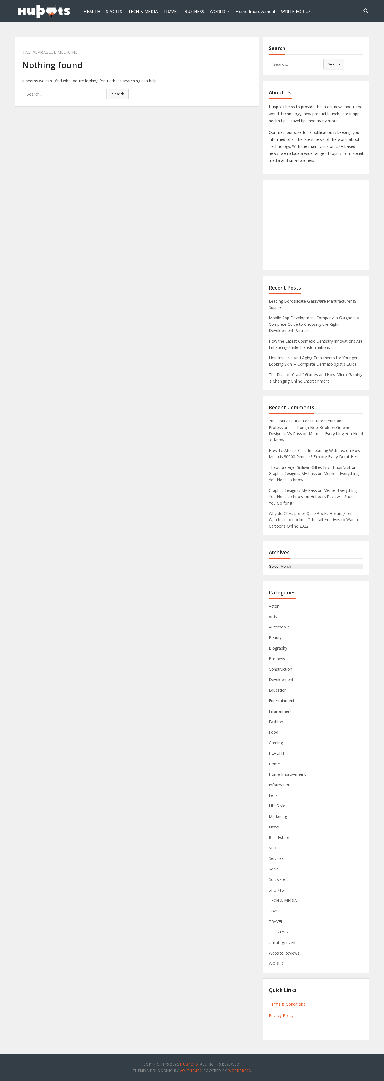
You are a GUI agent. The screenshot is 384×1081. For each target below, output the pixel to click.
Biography (278, 648)
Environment (280, 711)
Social (274, 869)
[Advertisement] (316, 225)
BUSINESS (194, 11)
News (274, 826)
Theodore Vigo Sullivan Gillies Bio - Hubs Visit (310, 467)
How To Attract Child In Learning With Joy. (307, 450)
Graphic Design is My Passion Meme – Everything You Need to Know (316, 434)
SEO (272, 848)
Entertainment (282, 700)
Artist (273, 616)
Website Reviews (284, 953)
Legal (274, 795)
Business (277, 658)
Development (281, 679)
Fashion (276, 721)
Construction (280, 669)
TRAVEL (171, 11)
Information (279, 785)
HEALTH (91, 11)
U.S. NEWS (278, 932)
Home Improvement (255, 11)
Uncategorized (282, 942)
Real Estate (279, 837)
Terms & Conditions (287, 1004)
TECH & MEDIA (143, 11)
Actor (274, 606)
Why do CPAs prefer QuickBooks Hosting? (307, 513)
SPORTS (114, 11)
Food (273, 732)
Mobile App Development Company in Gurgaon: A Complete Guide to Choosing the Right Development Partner (314, 324)
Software (277, 879)
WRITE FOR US (296, 11)
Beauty (275, 637)
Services (276, 858)
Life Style (277, 805)
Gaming (276, 742)
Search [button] (118, 93)
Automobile (279, 627)
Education (278, 690)
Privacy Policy (281, 1015)
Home (274, 763)
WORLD (217, 11)
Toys (273, 910)
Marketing (278, 816)
